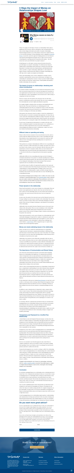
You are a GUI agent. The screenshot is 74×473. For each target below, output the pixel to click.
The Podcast (56, 460)
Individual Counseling (43, 464)
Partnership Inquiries (58, 464)
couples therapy (30, 221)
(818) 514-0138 (64, 2)
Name (20, 424)
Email (38, 424)
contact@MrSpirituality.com (28, 465)
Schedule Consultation (37, 447)
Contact (58, 2)
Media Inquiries (57, 462)
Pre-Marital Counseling (43, 462)
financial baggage (42, 280)
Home (42, 2)
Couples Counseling (49, 2)
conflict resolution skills (29, 363)
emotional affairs (43, 177)
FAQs (55, 2)
